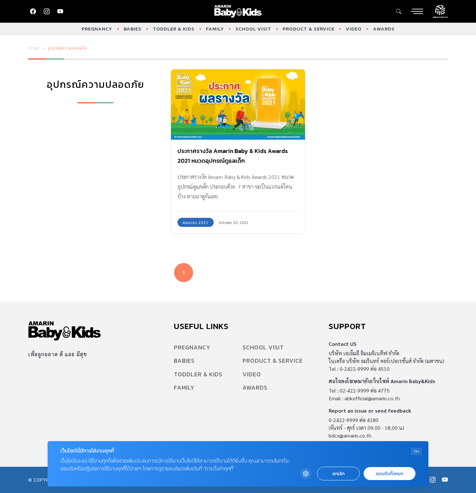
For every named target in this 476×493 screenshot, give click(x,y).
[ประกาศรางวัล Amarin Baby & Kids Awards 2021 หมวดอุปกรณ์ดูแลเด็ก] (238, 104)
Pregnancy (97, 28)
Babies (133, 28)
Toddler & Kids (174, 28)
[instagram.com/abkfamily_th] (46, 11)
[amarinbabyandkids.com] (238, 11)
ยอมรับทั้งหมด (389, 473)
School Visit (253, 28)
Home (34, 48)
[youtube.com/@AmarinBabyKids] (60, 11)
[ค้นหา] (398, 11)
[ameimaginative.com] (440, 11)
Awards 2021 (196, 222)
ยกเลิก (338, 473)
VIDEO (354, 28)
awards (384, 28)
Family (215, 28)
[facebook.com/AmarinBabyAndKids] (33, 11)
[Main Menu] (417, 11)
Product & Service (308, 28)
